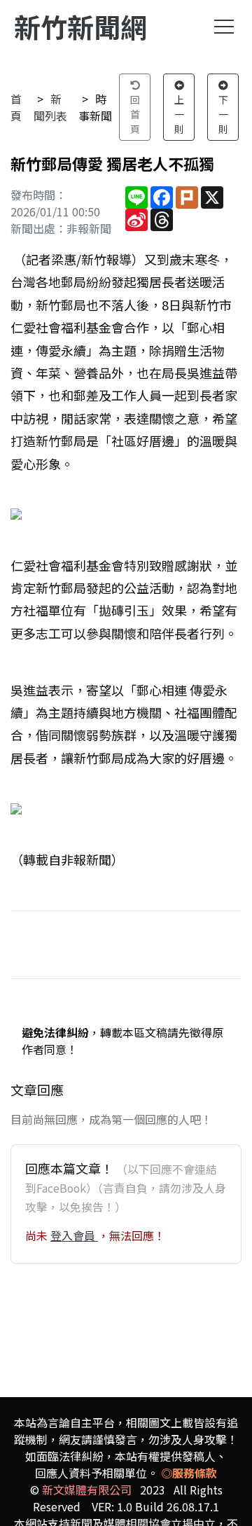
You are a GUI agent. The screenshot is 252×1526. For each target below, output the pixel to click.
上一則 (179, 114)
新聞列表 (50, 107)
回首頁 (135, 114)
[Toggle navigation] (223, 26)
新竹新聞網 (80, 26)
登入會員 (74, 1235)
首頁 (16, 107)
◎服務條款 (189, 1472)
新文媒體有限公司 (87, 1489)
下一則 (223, 114)
